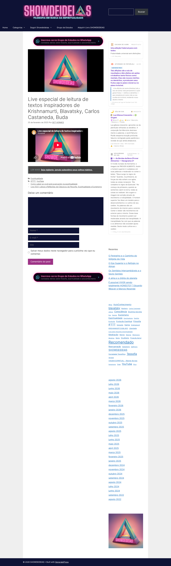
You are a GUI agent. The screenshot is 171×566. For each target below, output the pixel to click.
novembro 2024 (117, 469)
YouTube (40, 181)
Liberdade (133, 328)
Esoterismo (123, 315)
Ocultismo (125, 338)
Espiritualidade (37, 178)
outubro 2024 (115, 473)
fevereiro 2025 (116, 456)
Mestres (128, 335)
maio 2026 (114, 392)
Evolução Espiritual (124, 321)
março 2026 (115, 401)
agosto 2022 (115, 499)
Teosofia (132, 353)
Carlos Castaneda (134, 308)
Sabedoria (126, 347)
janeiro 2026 (115, 410)
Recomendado (121, 342)
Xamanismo (112, 364)
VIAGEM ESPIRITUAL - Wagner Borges (123, 361)
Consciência (120, 311)
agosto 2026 (115, 380)
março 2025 (115, 452)
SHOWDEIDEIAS (118, 350)
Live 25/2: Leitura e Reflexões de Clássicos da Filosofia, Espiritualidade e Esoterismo (66, 187)
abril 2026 (114, 397)
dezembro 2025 (117, 414)
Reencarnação (115, 346)
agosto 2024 (115, 482)
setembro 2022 (116, 495)
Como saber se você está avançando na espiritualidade (54, 184)
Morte (118, 338)
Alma (110, 305)
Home (5, 27)
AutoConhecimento (122, 304)
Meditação (113, 334)
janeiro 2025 (115, 461)
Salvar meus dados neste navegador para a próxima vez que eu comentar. (63, 252)
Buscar (141, 12)
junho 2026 (114, 388)
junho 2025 (114, 439)
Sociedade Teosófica (117, 354)
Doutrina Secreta (135, 312)
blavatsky (114, 308)
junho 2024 (114, 491)
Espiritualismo (128, 318)
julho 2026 (114, 384)
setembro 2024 (116, 478)
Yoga (119, 364)
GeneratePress (62, 562)
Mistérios (111, 338)
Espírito (136, 318)
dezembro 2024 (117, 465)
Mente (122, 335)
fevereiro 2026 (116, 405)
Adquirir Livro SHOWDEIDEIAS (91, 27)
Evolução (112, 321)
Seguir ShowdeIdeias (39, 27)
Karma (127, 325)
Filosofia (137, 321)
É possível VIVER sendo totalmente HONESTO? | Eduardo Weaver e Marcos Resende (125, 285)
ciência (111, 312)
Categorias (17, 27)
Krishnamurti (135, 325)
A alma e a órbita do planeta (123, 278)
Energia (114, 315)
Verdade (111, 358)
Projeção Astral (135, 338)
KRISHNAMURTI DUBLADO (118, 328)
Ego (110, 315)
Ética (134, 364)
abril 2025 (114, 448)
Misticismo (136, 335)
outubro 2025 (115, 422)
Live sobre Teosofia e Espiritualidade (121, 332)
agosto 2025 (115, 431)
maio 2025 (114, 444)
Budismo (124, 308)
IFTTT (33, 181)
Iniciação (120, 325)
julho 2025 (114, 435)
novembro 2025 (116, 418)
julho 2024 (114, 486)
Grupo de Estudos (65, 27)
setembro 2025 (116, 427)
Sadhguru (134, 347)
